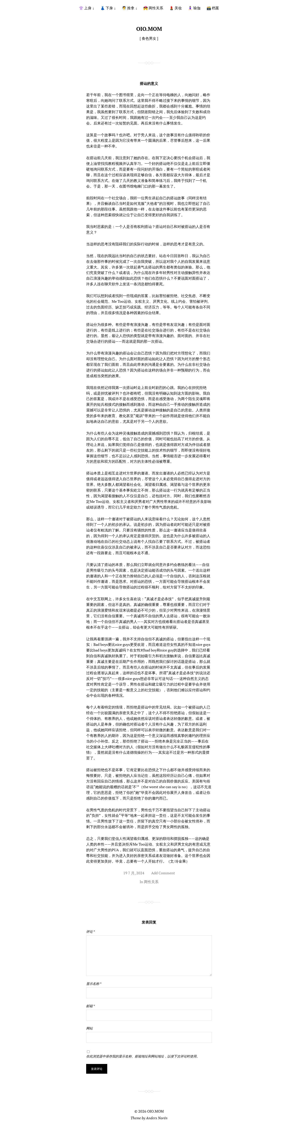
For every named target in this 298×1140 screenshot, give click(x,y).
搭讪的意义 (149, 83)
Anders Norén (156, 1117)
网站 (89, 1028)
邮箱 (90, 1006)
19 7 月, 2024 (133, 873)
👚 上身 (85, 7)
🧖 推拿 (128, 7)
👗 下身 (106, 7)
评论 (90, 931)
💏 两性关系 (153, 7)
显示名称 (93, 983)
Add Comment (163, 873)
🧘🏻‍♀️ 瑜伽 (194, 7)
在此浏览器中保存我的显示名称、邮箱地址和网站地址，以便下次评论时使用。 (143, 1056)
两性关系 (151, 881)
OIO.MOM (149, 28)
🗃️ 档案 (213, 7)
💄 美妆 (175, 7)
